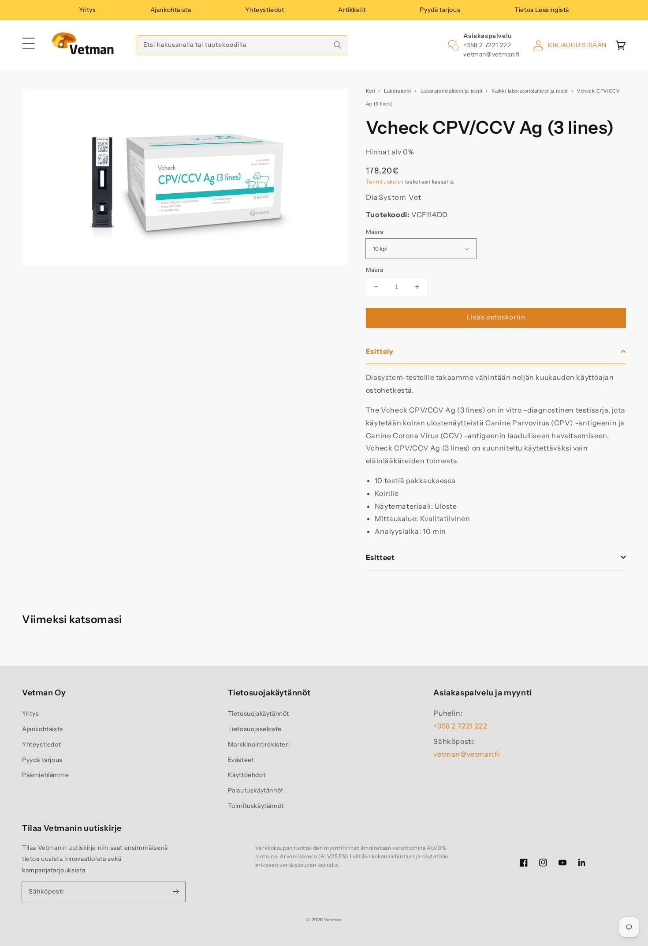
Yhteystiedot (264, 10)
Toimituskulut (385, 181)
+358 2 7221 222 (487, 45)
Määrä (375, 231)
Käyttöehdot (247, 775)
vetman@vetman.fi (491, 54)
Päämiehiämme (45, 775)
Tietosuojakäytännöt (258, 713)
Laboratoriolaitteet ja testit (451, 91)
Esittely (380, 351)
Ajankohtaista (170, 10)
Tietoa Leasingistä (541, 10)
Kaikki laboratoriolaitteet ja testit (530, 91)
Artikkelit (351, 10)
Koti (370, 91)
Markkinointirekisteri (259, 744)
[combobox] (242, 45)
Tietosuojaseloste (255, 729)
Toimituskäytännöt (256, 806)
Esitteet (380, 557)
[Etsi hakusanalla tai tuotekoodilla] (337, 45)
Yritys (87, 10)
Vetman (333, 920)
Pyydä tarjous (440, 10)
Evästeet (241, 760)
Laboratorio (397, 91)
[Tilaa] (175, 891)
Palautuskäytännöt (255, 790)
